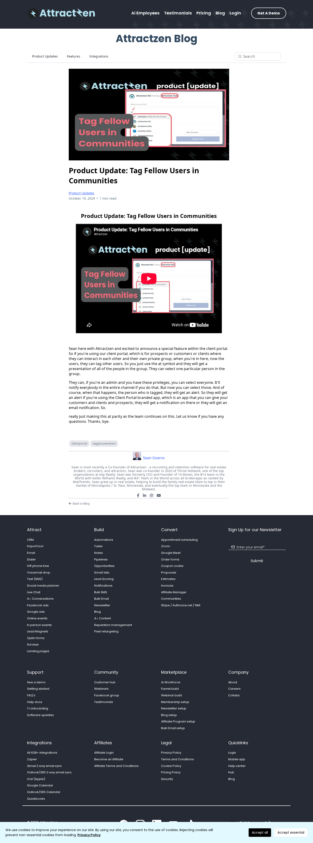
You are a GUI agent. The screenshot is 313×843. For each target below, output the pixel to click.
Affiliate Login (104, 752)
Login (235, 13)
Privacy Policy (89, 835)
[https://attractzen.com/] (61, 13)
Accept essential (290, 832)
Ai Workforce (170, 682)
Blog (220, 13)
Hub (231, 772)
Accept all (260, 832)
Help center (237, 766)
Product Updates (45, 56)
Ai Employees (145, 13)
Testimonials (178, 13)
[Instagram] (151, 495)
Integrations (98, 56)
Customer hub (104, 682)
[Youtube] (159, 495)
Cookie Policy (171, 766)
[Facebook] (138, 495)
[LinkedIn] (144, 495)
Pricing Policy (171, 772)
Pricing (203, 13)
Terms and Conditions (177, 759)
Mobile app (236, 759)
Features (73, 56)
